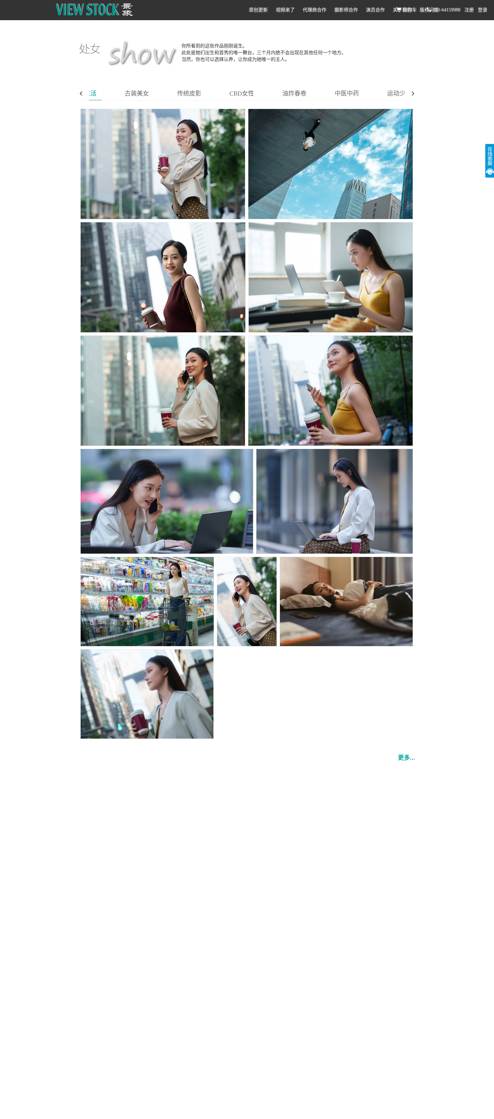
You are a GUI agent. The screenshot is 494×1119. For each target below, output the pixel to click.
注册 (469, 9)
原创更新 (258, 9)
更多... (406, 757)
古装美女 (137, 93)
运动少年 (399, 93)
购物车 (409, 9)
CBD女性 (242, 93)
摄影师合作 (346, 9)
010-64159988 (445, 9)
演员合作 (375, 9)
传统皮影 (189, 93)
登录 (482, 9)
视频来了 (285, 9)
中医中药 (347, 93)
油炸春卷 (294, 93)
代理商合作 (314, 9)
